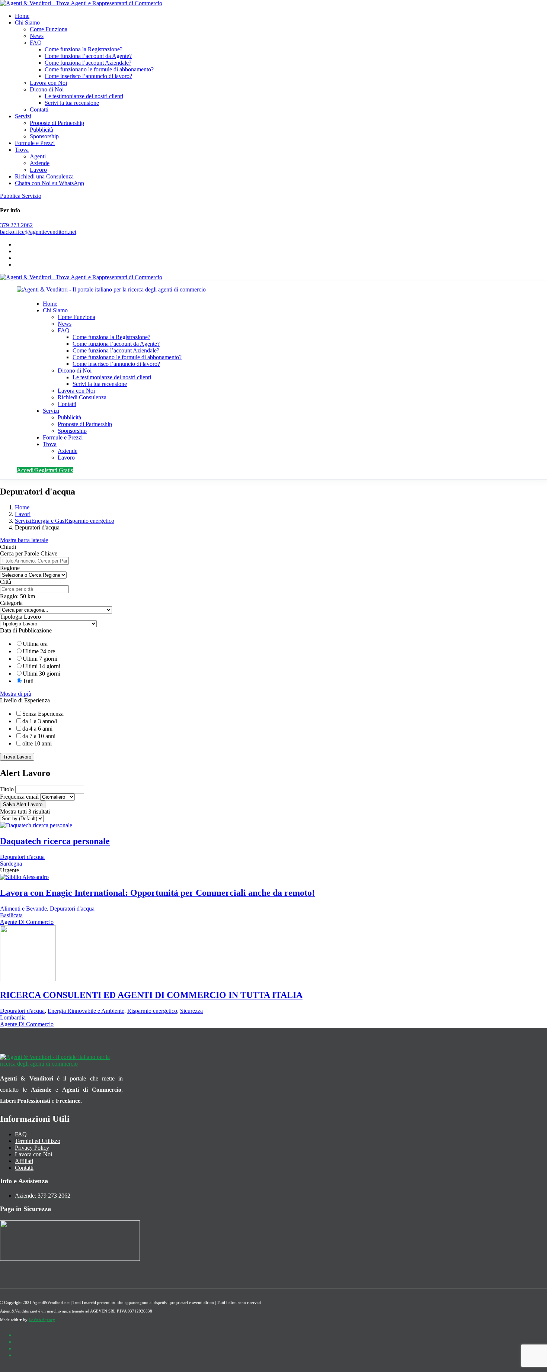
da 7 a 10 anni (38, 736)
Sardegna (11, 863)
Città (5, 582)
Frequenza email (19, 796)
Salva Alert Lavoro (22, 804)
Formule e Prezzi (35, 143)
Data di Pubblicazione (26, 630)
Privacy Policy (32, 1147)
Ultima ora (35, 644)
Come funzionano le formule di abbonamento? (99, 69)
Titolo (7, 789)
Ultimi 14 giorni (41, 666)
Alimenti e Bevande (23, 908)
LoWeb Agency (42, 1319)
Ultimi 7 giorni (40, 659)
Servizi (23, 116)
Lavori (23, 514)
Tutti (28, 681)
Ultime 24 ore (39, 651)
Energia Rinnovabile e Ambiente (86, 1011)
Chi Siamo (27, 22)
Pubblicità (41, 129)
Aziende (39, 163)
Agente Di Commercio (27, 922)
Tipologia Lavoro (20, 616)
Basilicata (11, 915)
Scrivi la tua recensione (72, 103)
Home (22, 16)
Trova (22, 149)
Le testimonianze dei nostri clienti (84, 96)
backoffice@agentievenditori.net (38, 232)
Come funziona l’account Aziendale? (88, 62)
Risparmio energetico (89, 521)
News (37, 36)
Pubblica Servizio (20, 196)
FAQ (36, 42)
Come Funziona (48, 29)
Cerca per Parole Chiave (28, 553)
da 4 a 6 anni (37, 728)
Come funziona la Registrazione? (83, 49)
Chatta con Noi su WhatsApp (49, 183)
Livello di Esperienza (25, 700)
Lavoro (38, 170)
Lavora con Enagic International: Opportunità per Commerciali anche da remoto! (157, 893)
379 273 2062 (16, 225)
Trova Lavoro (17, 757)
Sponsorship (44, 136)
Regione (10, 568)
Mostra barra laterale (24, 540)
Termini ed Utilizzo (37, 1141)
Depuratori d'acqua (22, 857)
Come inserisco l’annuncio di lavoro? (88, 76)
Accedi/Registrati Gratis (45, 470)
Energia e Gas (47, 521)
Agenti (38, 156)
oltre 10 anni (37, 743)
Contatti (39, 109)
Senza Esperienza (43, 714)
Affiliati (24, 1161)
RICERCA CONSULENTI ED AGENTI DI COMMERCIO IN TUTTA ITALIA (151, 995)
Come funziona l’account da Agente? (88, 56)
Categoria (11, 603)
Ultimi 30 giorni (41, 673)
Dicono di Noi (47, 89)
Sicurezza (191, 1011)
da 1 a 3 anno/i (39, 721)
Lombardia (13, 1017)
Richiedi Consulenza (82, 397)
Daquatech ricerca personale (55, 841)
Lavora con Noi (48, 83)
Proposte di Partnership (57, 123)
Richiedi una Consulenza (44, 176)
